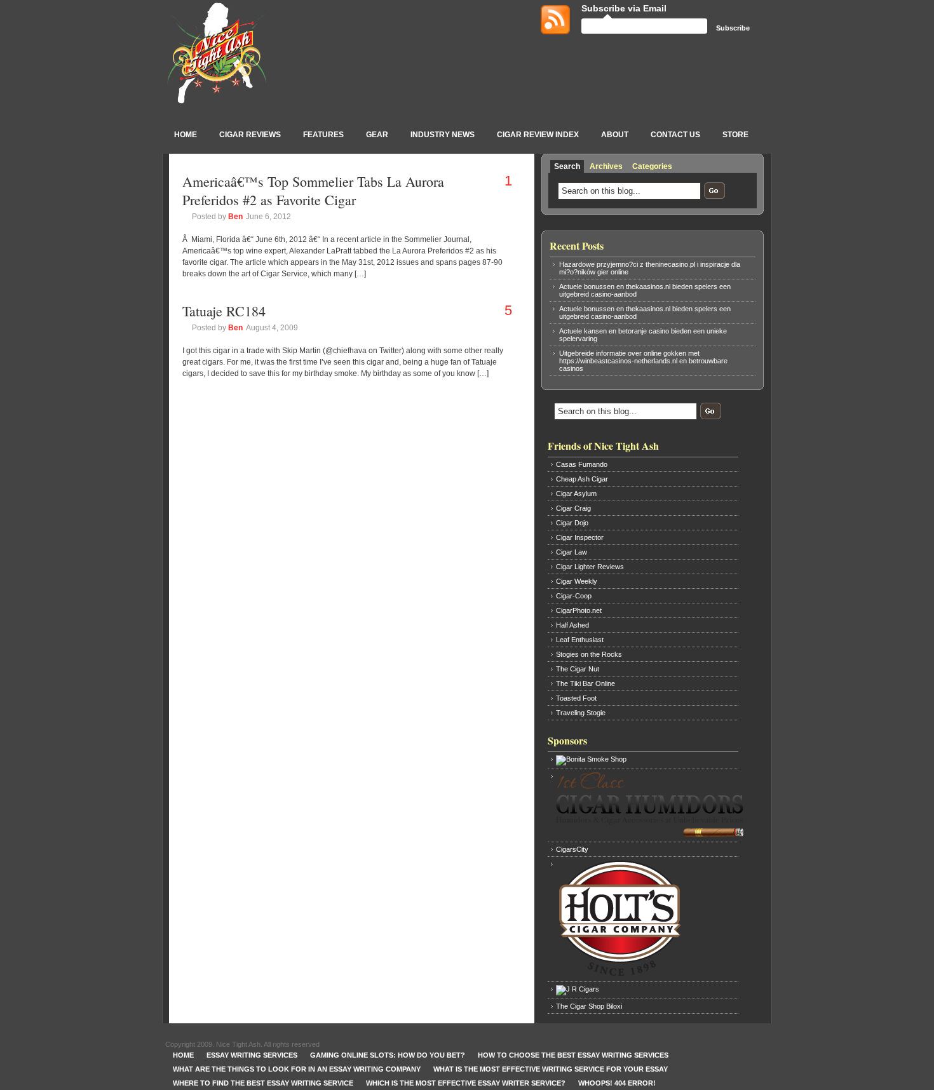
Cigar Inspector (580, 537)
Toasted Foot (576, 698)
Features (323, 134)
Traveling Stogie (581, 713)
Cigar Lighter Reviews (590, 566)
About (614, 134)
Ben (235, 216)
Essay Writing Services (251, 1055)
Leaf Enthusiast (580, 639)
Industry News (442, 134)
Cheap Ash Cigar (582, 479)
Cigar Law (571, 552)
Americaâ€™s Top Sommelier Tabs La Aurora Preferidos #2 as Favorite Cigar (313, 190)
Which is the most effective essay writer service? (465, 1083)
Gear (377, 134)
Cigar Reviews (250, 134)
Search (567, 166)
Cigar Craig (573, 508)
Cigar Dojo (572, 523)
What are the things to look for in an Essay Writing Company (297, 1069)
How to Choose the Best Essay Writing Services (573, 1055)
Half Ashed (572, 625)
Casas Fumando (581, 464)
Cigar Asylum (576, 493)
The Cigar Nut (577, 669)
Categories (652, 166)
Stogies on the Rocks (589, 654)
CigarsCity (572, 849)
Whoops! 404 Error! (617, 1083)
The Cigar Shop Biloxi (589, 1006)
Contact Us (675, 134)
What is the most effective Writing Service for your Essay (550, 1069)
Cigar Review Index (538, 134)
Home (185, 134)
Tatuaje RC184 (224, 311)
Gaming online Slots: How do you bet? (387, 1055)
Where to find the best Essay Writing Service (263, 1083)
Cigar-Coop (574, 596)
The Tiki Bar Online (585, 683)
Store (735, 134)
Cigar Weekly (576, 581)
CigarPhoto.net (579, 610)
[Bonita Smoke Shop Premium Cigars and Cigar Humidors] (646, 760)
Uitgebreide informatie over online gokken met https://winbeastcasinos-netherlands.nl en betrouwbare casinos (643, 360)
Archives (606, 166)
